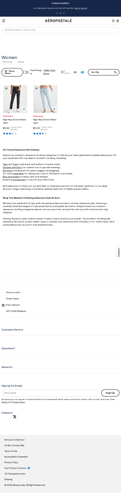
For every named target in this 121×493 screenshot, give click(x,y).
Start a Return (12, 305)
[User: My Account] (113, 21)
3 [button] (64, 13)
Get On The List (81, 8)
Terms (5, 402)
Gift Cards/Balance (16, 311)
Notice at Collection (14, 440)
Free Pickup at (42, 72)
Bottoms (7, 62)
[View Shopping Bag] (117, 20)
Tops (15, 164)
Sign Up (110, 393)
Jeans (20, 62)
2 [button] (60, 13)
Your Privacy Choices (15, 468)
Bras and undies (11, 177)
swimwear (18, 174)
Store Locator (13, 293)
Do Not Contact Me (14, 446)
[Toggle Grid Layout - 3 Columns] (75, 72)
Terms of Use (10, 451)
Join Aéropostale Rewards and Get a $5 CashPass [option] (60, 8)
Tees (5, 164)
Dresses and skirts (12, 168)
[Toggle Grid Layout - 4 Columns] (82, 72)
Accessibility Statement (16, 457)
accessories (19, 180)
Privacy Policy (18, 402)
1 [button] (57, 13)
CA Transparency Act (15, 474)
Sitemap (8, 480)
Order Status (12, 299)
